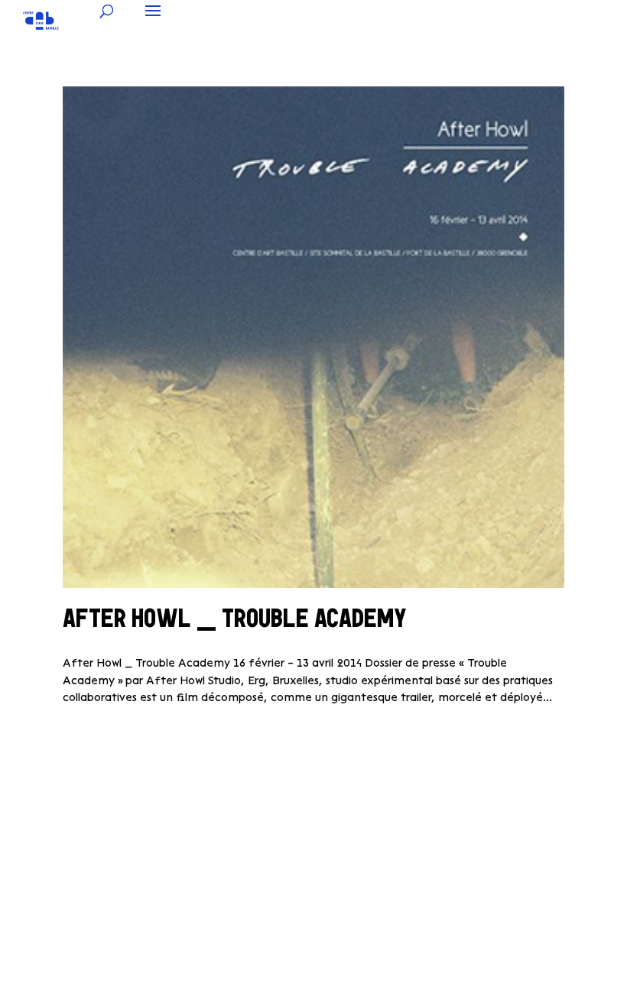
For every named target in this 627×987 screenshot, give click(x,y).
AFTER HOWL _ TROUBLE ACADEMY (235, 621)
